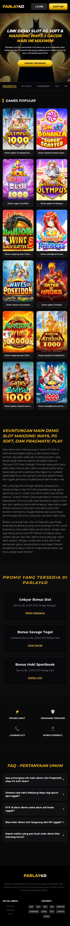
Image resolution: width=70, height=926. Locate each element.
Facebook (10, 906)
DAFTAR (58, 6)
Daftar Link (35, 677)
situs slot (29, 508)
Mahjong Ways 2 (12, 489)
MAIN (18, 129)
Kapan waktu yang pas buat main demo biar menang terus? (35, 835)
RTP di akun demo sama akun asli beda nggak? (35, 809)
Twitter (10, 914)
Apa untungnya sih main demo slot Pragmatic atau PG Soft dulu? (35, 779)
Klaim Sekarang (35, 613)
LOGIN (39, 6)
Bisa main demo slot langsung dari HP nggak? (35, 822)
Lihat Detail (35, 645)
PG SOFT (27, 86)
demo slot (14, 449)
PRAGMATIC (9, 86)
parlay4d (43, 457)
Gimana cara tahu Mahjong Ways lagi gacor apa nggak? (35, 794)
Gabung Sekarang (35, 63)
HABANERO (43, 86)
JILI (57, 86)
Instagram (10, 910)
